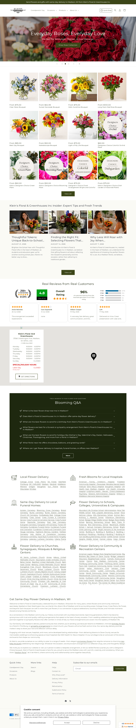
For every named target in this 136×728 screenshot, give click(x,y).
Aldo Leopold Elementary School (105, 513)
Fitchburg (24, 484)
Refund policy (57, 686)
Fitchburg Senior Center (115, 564)
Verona (63, 487)
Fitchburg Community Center (91, 564)
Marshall (53, 484)
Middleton (62, 484)
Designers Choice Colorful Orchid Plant (111, 146)
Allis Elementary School (103, 515)
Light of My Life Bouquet (78, 145)
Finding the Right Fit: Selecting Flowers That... (67, 239)
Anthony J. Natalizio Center (91, 517)
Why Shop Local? (58, 675)
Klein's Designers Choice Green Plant (22, 186)
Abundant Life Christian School (91, 510)
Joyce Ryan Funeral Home (48, 537)
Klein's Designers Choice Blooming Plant (53, 186)
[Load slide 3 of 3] (68, 63)
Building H (110, 532)
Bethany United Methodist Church (46, 565)
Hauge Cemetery (27, 532)
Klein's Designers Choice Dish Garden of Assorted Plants (110, 186)
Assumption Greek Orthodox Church (51, 560)
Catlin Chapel (25, 576)
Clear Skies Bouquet (18, 107)
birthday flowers (118, 624)
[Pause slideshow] (79, 63)
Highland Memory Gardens (47, 532)
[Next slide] (73, 63)
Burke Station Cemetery (55, 513)
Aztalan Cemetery (27, 510)
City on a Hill (41, 584)
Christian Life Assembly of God (52, 581)
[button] (52, 10)
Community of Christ (57, 584)
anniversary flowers (84, 641)
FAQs (54, 667)
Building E (100, 532)
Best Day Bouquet (17, 145)
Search (33, 667)
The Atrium (92, 583)
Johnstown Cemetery (28, 537)
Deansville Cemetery (36, 522)
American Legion (86, 554)
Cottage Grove (26, 482)
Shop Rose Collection (68, 45)
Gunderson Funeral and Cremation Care (49, 529)
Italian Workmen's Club (98, 568)
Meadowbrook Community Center (93, 576)
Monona (23, 487)
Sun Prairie (53, 487)
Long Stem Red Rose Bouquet (110, 107)
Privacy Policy (63, 717)
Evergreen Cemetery (28, 525)
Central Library (106, 539)
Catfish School (112, 537)
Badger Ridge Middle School (96, 520)
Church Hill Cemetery (29, 515)
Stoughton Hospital (113, 487)
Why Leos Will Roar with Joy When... (106, 239)
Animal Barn (119, 515)
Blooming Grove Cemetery (48, 510)
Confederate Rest (46, 515)
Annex (49, 557)
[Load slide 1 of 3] (62, 63)
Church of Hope (27, 584)
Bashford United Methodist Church (46, 562)
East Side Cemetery (56, 522)
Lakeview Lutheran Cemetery (41, 539)
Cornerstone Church (29, 586)
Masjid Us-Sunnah (117, 573)
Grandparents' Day (16, 667)
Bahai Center (25, 562)
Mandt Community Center (97, 573)
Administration (110, 510)
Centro (89, 561)
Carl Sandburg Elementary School (92, 537)
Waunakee (24, 489)
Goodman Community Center (100, 566)
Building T (110, 534)
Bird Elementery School (98, 525)
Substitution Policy (59, 690)
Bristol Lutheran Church (48, 569)
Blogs (33, 671)
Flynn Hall (83, 566)
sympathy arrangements (40, 626)
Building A (90, 532)
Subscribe (119, 669)
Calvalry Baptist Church (44, 572)
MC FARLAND (35, 484)
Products (13, 675)
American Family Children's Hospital (96, 482)
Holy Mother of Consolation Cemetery (48, 534)
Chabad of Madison (41, 576)
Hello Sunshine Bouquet (78, 107)
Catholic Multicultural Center (54, 574)
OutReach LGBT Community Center (100, 578)
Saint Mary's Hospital (95, 487)
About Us (13, 679)
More (68, 456)
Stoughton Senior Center (105, 580)
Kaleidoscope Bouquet (48, 145)
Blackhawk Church (50, 567)
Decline (96, 723)
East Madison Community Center (109, 561)
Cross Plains (40, 482)
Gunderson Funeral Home (39, 527)
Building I (120, 532)
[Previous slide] (57, 63)
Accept (67, 723)
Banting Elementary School (98, 522)
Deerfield (62, 482)
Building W (120, 534)
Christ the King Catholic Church (40, 579)
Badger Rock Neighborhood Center (107, 554)
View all (68, 194)
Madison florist (20, 652)
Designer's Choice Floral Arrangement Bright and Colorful (81, 186)
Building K (83, 534)
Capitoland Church (34, 574)
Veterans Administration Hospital (101, 494)
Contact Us (56, 671)
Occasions (13, 671)
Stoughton (41, 487)
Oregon (32, 487)
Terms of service (58, 694)
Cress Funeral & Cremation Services (41, 520)
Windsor (33, 489)
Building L (92, 534)
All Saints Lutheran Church (32, 557)
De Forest (52, 482)
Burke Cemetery (36, 513)
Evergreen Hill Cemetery (47, 525)
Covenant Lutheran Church (53, 586)
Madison (45, 484)
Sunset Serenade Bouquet (49, 107)
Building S (101, 534)
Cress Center (35, 517)
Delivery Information (60, 679)
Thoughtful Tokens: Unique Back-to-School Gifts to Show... (27, 239)
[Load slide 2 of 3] (65, 63)
